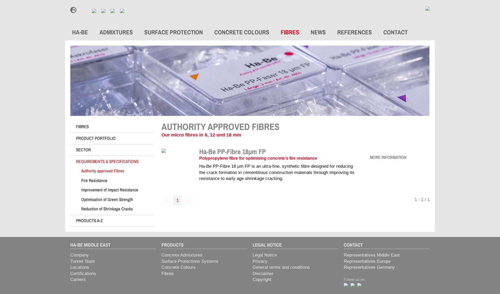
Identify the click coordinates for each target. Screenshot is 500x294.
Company (79, 255)
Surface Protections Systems (189, 261)
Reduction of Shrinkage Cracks (107, 209)
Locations (79, 267)
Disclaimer (263, 273)
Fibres (167, 273)
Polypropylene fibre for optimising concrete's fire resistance (258, 158)
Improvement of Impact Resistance (109, 190)
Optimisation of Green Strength (107, 199)
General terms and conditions (281, 267)
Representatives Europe (367, 261)
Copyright (262, 279)
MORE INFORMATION (388, 157)
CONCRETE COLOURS (241, 32)
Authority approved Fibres (102, 171)
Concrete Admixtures (181, 255)
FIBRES (290, 32)
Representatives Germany (369, 267)
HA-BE (80, 32)
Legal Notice (265, 255)
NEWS (318, 32)
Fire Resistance (94, 180)
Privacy (260, 261)
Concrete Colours (178, 267)
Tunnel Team (82, 261)
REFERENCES (354, 32)
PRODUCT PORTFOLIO (96, 138)
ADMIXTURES (116, 32)
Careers (78, 279)
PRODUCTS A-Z (89, 220)
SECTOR (83, 150)
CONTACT (395, 32)
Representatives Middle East (372, 255)
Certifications (83, 273)
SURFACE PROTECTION (173, 32)
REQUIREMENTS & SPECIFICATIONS (107, 161)
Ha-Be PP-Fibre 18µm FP (232, 151)
